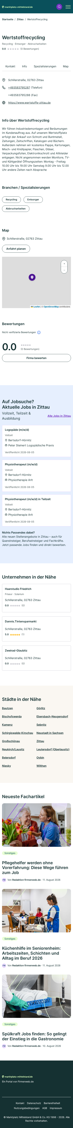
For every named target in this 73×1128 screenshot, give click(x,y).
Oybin (40, 757)
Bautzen (7, 708)
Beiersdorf (9, 757)
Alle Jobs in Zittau (59, 416)
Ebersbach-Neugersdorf (52, 716)
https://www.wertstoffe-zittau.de (29, 102)
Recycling (11, 199)
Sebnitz (41, 724)
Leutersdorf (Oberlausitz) (52, 749)
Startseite (7, 19)
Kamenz (7, 724)
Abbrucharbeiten (16, 208)
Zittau (20, 19)
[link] (36, 441)
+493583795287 (19, 87)
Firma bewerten (36, 358)
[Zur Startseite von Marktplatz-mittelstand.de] (17, 7)
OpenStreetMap (51, 306)
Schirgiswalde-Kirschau (17, 733)
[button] (59, 7)
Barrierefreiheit (52, 1103)
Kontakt (20, 1103)
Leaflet (36, 306)
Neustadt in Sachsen (49, 733)
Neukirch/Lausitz (13, 749)
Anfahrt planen (16, 248)
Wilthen (41, 765)
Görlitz (40, 708)
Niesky (6, 765)
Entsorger (33, 199)
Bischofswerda (12, 716)
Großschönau (11, 741)
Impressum (56, 1108)
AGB (44, 1108)
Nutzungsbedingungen (27, 1108)
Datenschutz (34, 1103)
